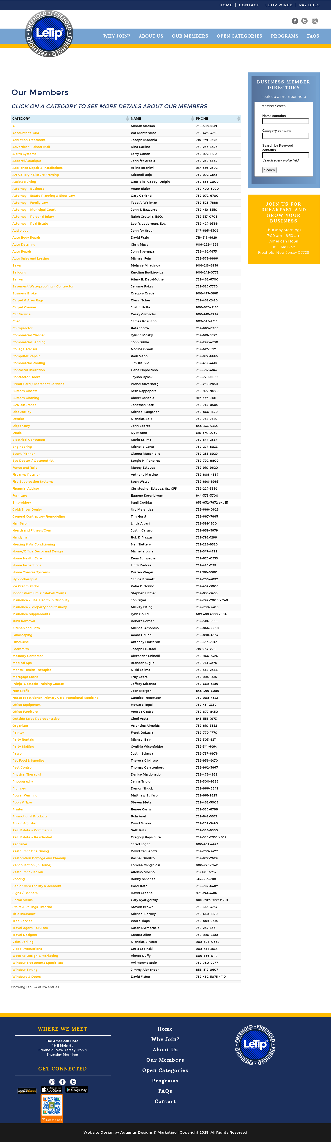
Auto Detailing (23, 245)
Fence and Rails (24, 468)
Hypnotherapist (24, 579)
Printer (18, 809)
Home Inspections (26, 565)
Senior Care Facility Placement (36, 886)
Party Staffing (23, 747)
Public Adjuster (24, 823)
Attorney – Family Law (30, 203)
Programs (285, 36)
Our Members (190, 36)
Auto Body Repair (26, 238)
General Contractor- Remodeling (38, 516)
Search (269, 170)
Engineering (22, 447)
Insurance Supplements (31, 614)
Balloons (19, 272)
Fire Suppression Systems (32, 482)
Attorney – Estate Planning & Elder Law (43, 196)
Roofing (18, 879)
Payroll (17, 754)
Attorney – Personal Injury (33, 217)
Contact (249, 5)
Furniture (19, 496)
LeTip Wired (279, 5)
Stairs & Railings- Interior (32, 907)
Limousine (20, 642)
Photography (22, 781)
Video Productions (27, 949)
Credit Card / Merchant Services (38, 384)
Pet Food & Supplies (28, 761)
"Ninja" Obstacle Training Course (38, 684)
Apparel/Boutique (26, 161)
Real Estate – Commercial (32, 830)
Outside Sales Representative (36, 719)
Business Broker (25, 293)
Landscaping (22, 635)
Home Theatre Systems (31, 572)
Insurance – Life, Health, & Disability (40, 600)
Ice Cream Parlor (25, 586)
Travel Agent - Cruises (30, 928)
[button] (127, 118)
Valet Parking (23, 942)
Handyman (20, 537)
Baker (17, 265)
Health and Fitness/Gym (31, 530)
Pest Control (22, 768)
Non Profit (20, 691)
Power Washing (24, 795)
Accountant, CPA (25, 133)
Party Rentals (23, 740)
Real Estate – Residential (32, 837)
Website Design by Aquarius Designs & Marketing (130, 1132)
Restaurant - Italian (27, 872)
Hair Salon (20, 523)
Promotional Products (30, 816)
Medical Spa (22, 663)
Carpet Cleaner (24, 307)
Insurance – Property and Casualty (39, 607)
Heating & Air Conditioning (33, 544)
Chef (16, 321)
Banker (18, 279)
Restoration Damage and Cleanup (39, 858)
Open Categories (239, 36)
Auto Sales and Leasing (30, 258)
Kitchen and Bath (26, 628)
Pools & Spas (22, 802)
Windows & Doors (26, 977)
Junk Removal (23, 621)
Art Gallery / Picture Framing (35, 175)
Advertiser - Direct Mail (31, 147)
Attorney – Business (28, 189)
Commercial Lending (28, 342)
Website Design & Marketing (35, 956)
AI (14, 126)
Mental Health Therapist (31, 670)
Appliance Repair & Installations (37, 168)
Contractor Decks (26, 377)
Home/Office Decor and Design (37, 551)
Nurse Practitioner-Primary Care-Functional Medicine (55, 698)
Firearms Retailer (26, 475)
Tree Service (22, 921)
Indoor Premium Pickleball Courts (39, 593)
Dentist (18, 419)
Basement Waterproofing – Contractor (43, 286)
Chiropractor (22, 328)
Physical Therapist (26, 774)
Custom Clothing (25, 398)
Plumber (19, 788)
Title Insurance (24, 914)
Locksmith (20, 649)
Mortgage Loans (25, 677)
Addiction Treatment (28, 140)
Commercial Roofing (28, 363)
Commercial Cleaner (28, 335)
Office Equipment (26, 705)
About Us (151, 36)
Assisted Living (24, 182)
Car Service (21, 314)
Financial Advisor (25, 489)
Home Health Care (27, 558)
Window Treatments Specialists (37, 963)
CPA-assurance (24, 405)
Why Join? (116, 36)
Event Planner (23, 454)
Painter (18, 733)
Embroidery (21, 503)
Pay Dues (309, 5)
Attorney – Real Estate (30, 224)
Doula (17, 433)
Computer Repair (26, 356)
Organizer (20, 726)
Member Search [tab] (273, 106)
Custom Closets (24, 391)
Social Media (22, 900)
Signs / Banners (25, 893)
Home (226, 5)
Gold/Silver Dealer (27, 510)
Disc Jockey (21, 412)
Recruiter (19, 844)
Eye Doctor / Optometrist (33, 461)
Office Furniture (25, 712)
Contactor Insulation (28, 370)
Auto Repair (21, 252)
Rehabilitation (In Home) (31, 865)
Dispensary (21, 426)
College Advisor (24, 349)
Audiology (20, 231)
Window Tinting (25, 970)
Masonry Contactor (27, 656)
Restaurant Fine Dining (30, 851)
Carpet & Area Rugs (27, 300)
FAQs (313, 36)
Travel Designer (24, 935)
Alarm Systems (24, 154)
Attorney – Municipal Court (34, 210)
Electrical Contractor (28, 440)
